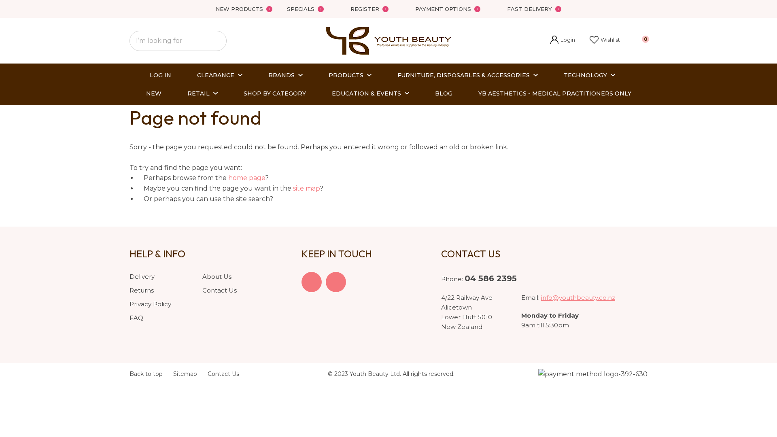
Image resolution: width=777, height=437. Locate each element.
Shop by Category (275, 93)
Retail (198, 93)
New (153, 93)
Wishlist (610, 39)
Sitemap (185, 374)
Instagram (336, 282)
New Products (239, 9)
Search (217, 41)
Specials (300, 9)
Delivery (142, 276)
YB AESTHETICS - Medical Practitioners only (554, 93)
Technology (585, 75)
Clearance (215, 75)
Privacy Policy (150, 304)
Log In (160, 75)
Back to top (146, 374)
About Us (216, 276)
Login (562, 41)
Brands (281, 75)
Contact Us (219, 290)
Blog (443, 93)
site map (306, 188)
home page (246, 178)
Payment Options (443, 9)
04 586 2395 (491, 278)
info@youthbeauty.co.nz (578, 297)
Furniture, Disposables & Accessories (463, 75)
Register (364, 9)
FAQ (136, 318)
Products (346, 75)
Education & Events (366, 93)
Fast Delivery (529, 9)
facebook (311, 282)
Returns (142, 290)
